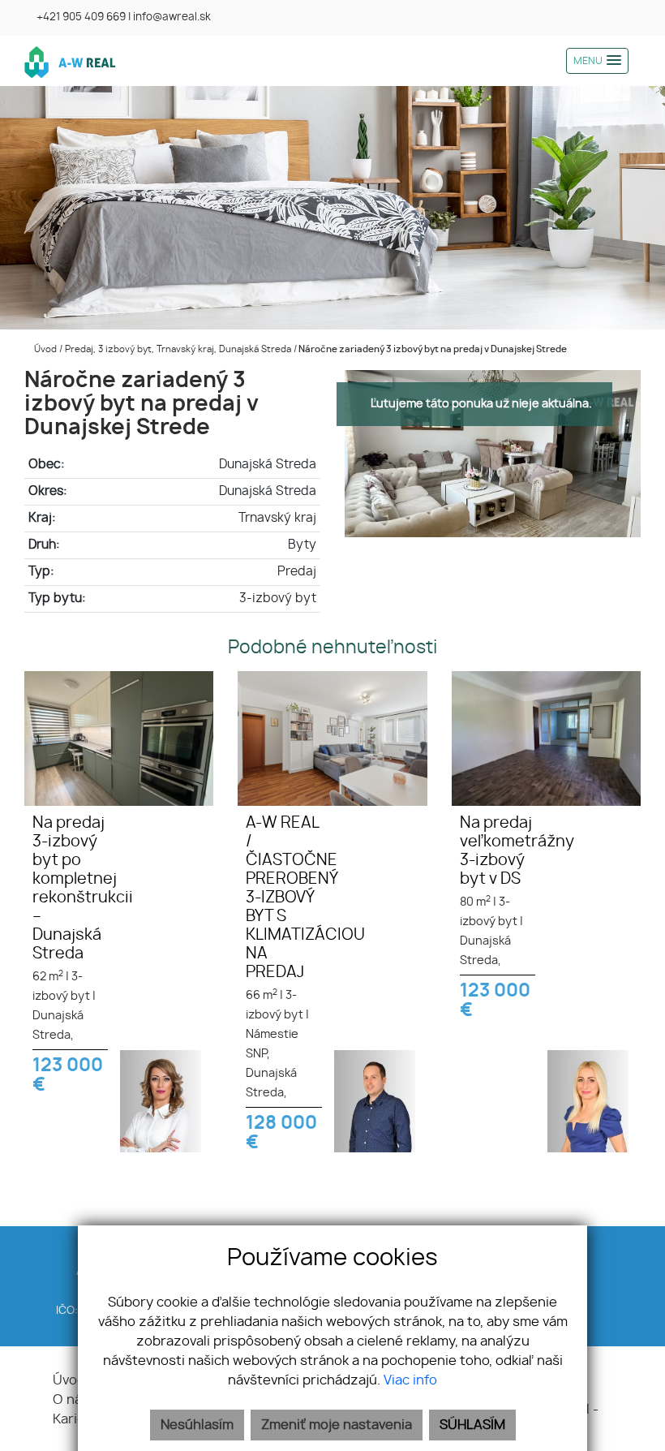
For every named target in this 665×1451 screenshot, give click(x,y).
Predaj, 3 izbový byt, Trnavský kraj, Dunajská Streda (179, 349)
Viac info (410, 1380)
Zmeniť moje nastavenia (336, 1425)
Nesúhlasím (197, 1425)
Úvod (44, 349)
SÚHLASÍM (472, 1425)
